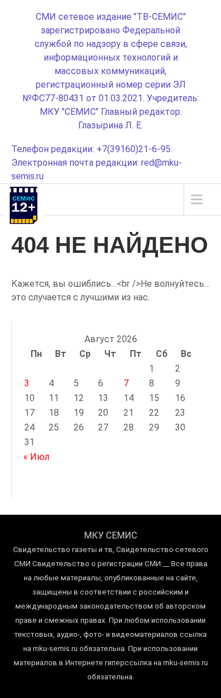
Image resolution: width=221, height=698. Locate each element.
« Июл (36, 456)
